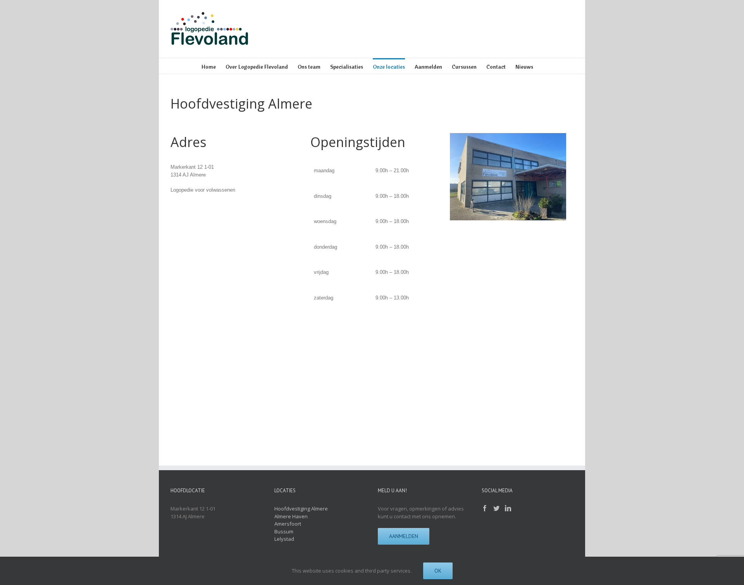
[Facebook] (485, 508)
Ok (437, 570)
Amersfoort (287, 523)
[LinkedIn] (508, 508)
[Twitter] (496, 508)
